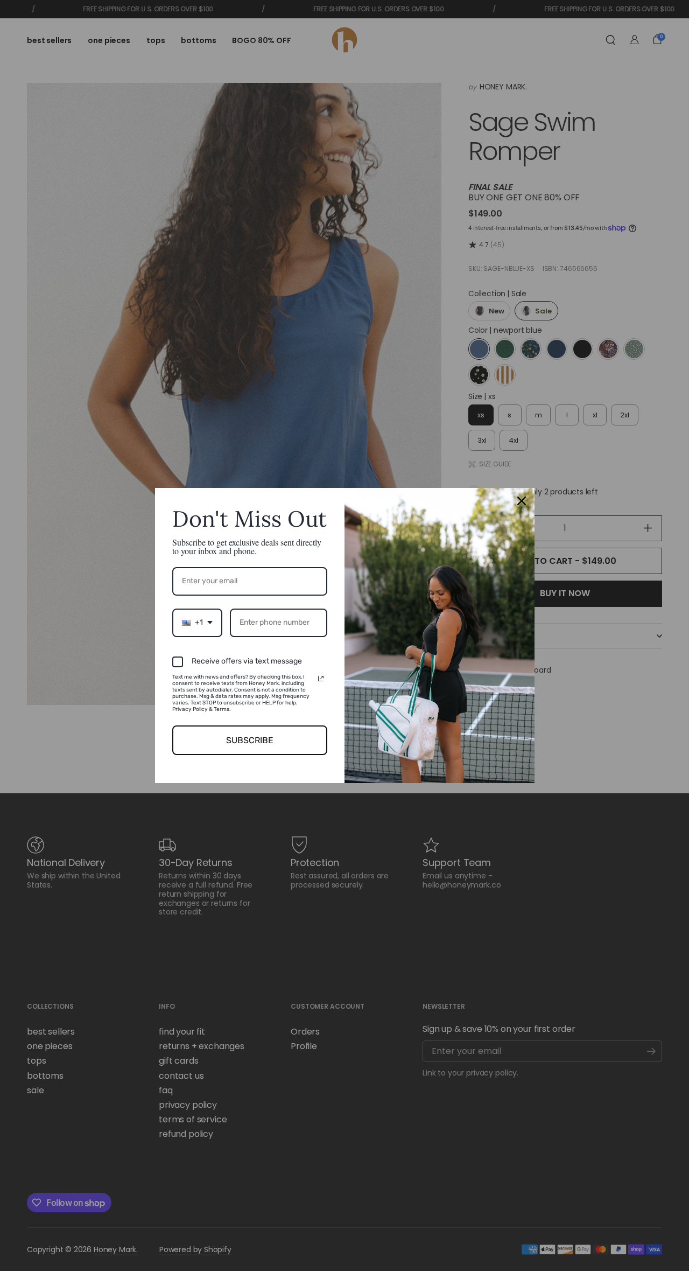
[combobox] (197, 623)
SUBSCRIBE (249, 740)
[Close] (522, 501)
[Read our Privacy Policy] (320, 678)
